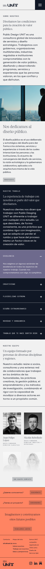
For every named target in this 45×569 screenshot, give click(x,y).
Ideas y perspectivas (20, 551)
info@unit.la (7, 543)
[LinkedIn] (35, 563)
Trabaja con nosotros (21, 549)
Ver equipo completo (22, 479)
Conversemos (35, 503)
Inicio (15, 543)
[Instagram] (30, 563)
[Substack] (40, 563)
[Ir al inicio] (10, 5)
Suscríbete (35, 492)
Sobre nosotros (18, 546)
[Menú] (40, 5)
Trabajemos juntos (22, 529)
